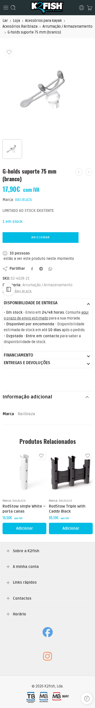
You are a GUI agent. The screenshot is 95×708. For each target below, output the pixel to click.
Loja (16, 21)
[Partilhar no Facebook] (32, 269)
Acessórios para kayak (43, 21)
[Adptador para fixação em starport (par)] (88, 172)
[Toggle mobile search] (13, 7)
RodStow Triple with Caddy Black (67, 509)
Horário (19, 614)
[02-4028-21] (47, 91)
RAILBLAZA (23, 200)
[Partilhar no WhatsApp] (50, 269)
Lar (5, 21)
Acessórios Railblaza (20, 26)
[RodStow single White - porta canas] (24, 473)
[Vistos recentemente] (86, 698)
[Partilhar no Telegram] (41, 269)
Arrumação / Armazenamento (67, 26)
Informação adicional (27, 397)
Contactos (22, 598)
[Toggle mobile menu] (6, 8)
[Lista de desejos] (9, 52)
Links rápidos (25, 582)
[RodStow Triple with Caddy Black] (71, 473)
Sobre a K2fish (26, 551)
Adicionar (40, 237)
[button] (24, 528)
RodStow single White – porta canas (24, 509)
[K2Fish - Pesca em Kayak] (47, 7)
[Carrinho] (89, 8)
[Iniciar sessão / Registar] (82, 8)
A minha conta (26, 567)
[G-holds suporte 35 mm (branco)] (79, 172)
